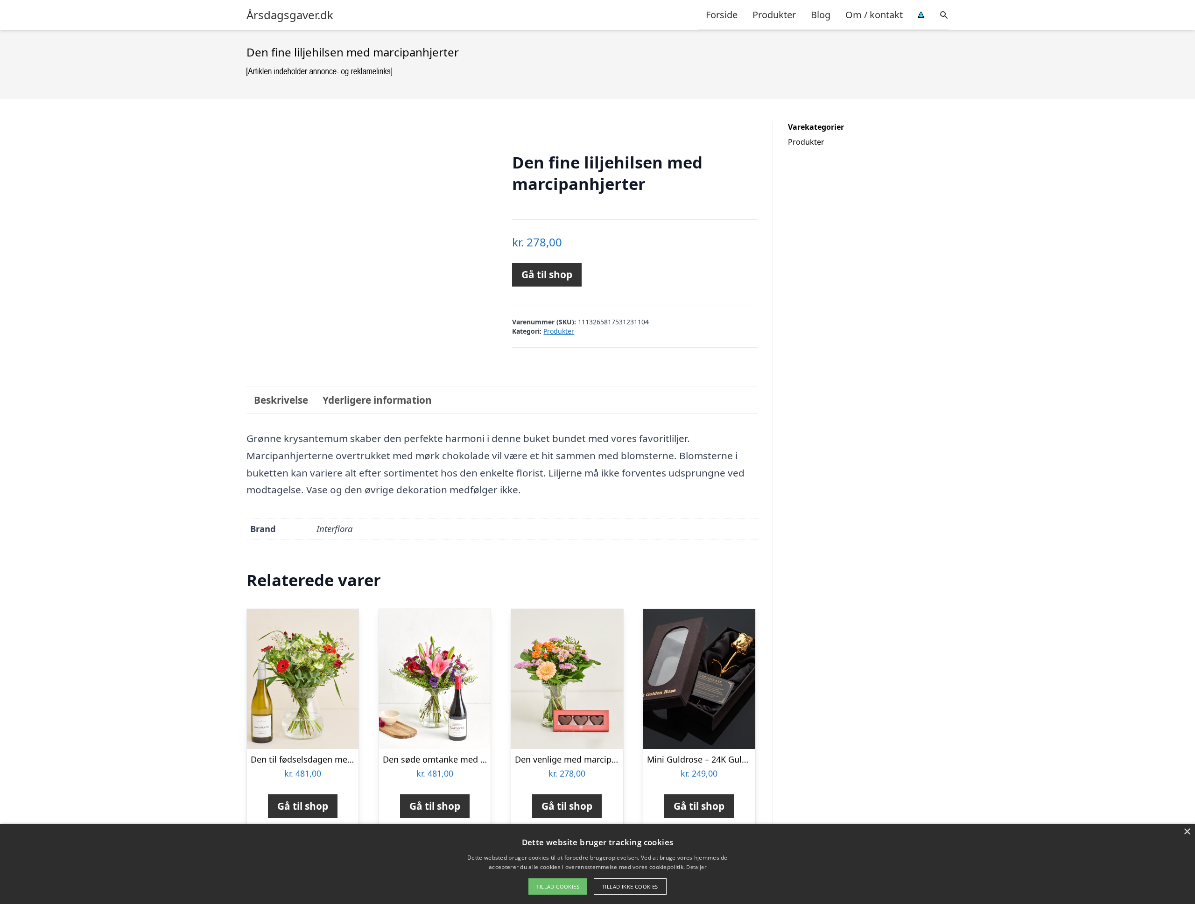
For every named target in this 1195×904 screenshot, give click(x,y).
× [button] (1186, 831)
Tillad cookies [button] (557, 886)
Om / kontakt (874, 14)
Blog (820, 14)
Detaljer (696, 866)
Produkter (774, 14)
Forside (722, 14)
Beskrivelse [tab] (281, 399)
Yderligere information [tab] (377, 399)
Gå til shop (546, 274)
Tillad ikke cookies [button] (630, 886)
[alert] (597, 864)
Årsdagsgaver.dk (289, 14)
